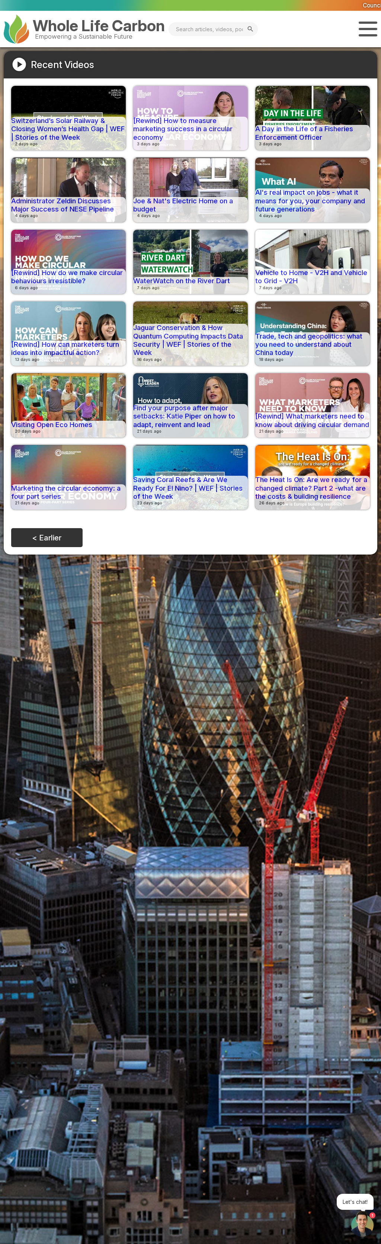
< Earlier (46, 537)
